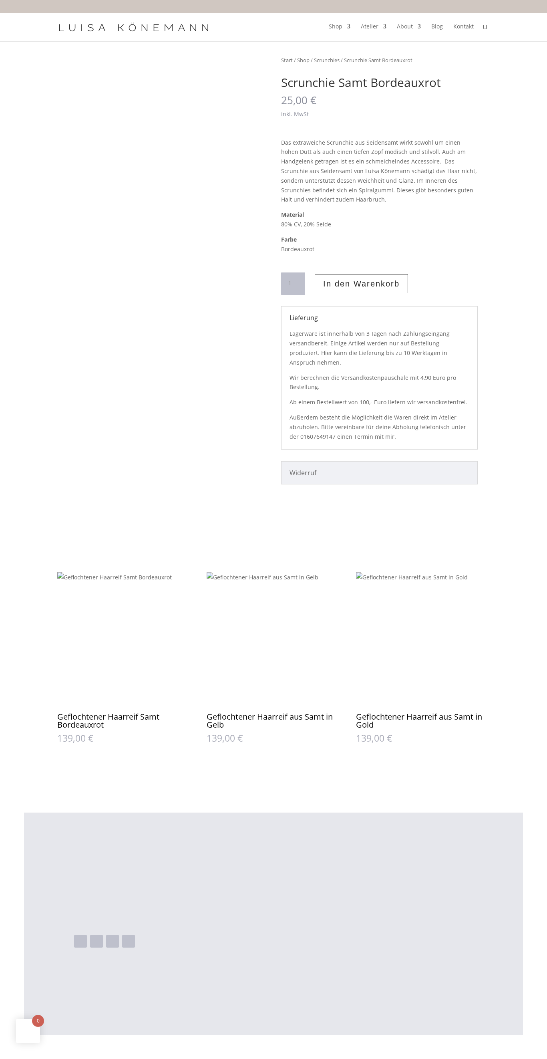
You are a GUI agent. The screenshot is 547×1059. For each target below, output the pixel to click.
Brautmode (263, 894)
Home (255, 869)
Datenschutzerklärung (388, 933)
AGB (361, 907)
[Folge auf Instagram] (96, 941)
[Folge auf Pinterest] (128, 941)
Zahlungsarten (377, 894)
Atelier (369, 27)
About (405, 27)
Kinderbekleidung (272, 907)
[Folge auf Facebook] (80, 941)
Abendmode (264, 881)
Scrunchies (327, 60)
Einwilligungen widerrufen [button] (394, 980)
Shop (335, 27)
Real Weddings (268, 920)
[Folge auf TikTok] (112, 941)
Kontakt (463, 27)
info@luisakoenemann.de (128, 918)
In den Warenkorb (361, 283)
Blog (437, 27)
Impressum (372, 920)
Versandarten (375, 881)
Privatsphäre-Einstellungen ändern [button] (407, 945)
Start (287, 60)
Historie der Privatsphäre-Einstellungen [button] (394, 963)
